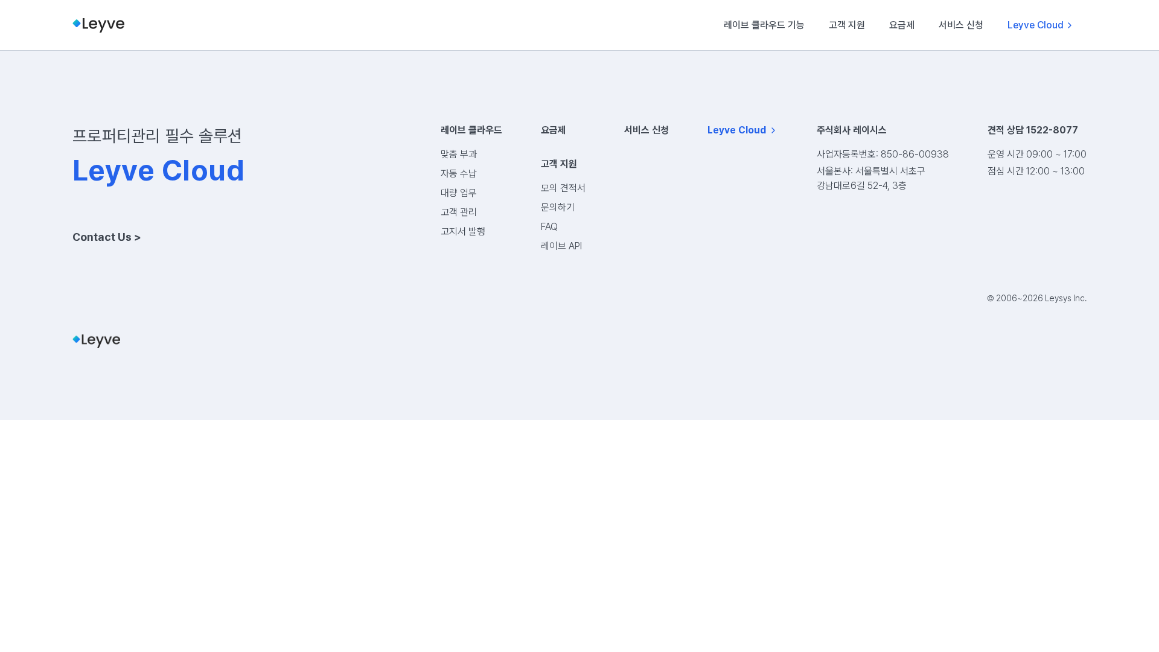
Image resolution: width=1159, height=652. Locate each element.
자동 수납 (459, 173)
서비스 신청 (961, 25)
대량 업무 (459, 193)
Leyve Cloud (1035, 25)
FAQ (549, 226)
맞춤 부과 (459, 154)
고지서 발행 (463, 231)
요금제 (902, 25)
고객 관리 (459, 212)
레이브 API (561, 246)
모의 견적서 (563, 188)
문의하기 (558, 207)
